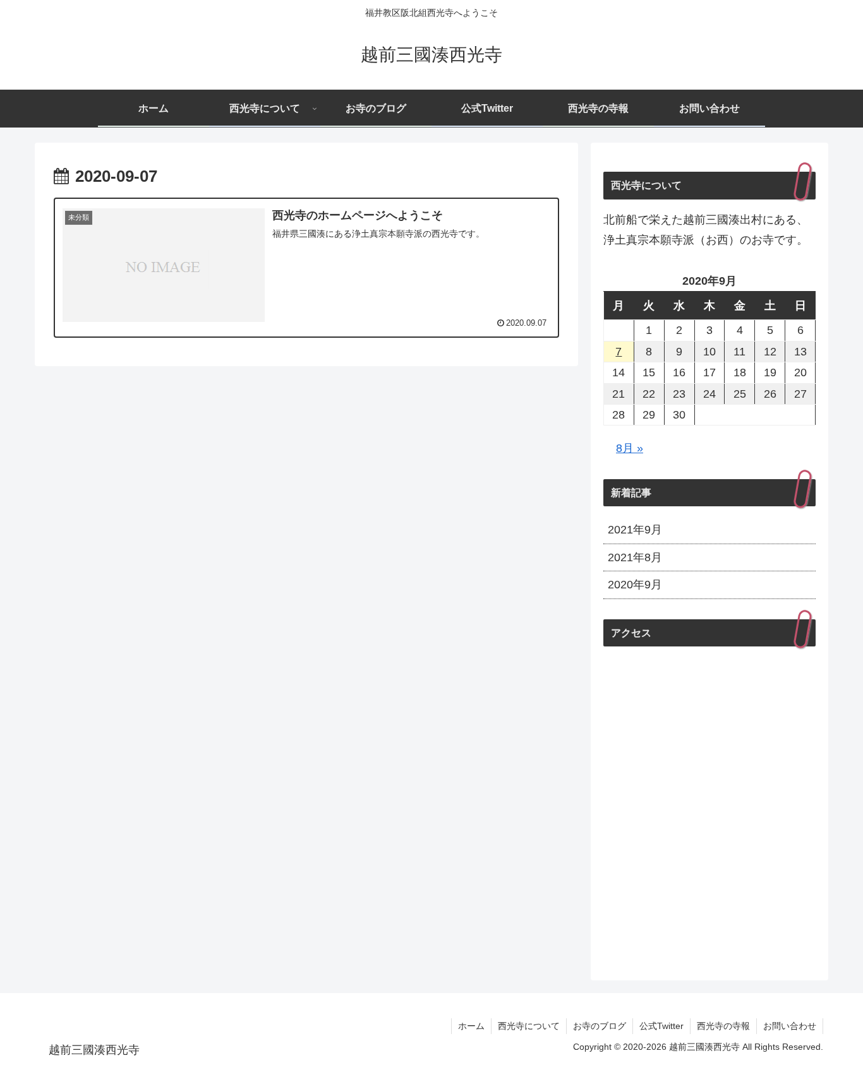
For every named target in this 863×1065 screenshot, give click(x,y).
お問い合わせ (789, 1026)
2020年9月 (635, 584)
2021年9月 (635, 529)
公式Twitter (661, 1026)
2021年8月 (635, 557)
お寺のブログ (599, 1026)
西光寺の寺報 (723, 1026)
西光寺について (529, 1026)
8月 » (629, 448)
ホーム (471, 1026)
